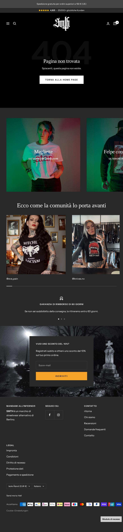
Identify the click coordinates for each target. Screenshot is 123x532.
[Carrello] (115, 23)
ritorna (88, 411)
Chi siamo (89, 417)
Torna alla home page (61, 79)
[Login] (108, 23)
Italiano (37, 486)
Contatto (89, 435)
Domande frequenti (95, 429)
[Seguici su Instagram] (58, 414)
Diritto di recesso (15, 462)
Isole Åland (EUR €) (17, 486)
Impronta (11, 450)
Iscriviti (61, 376)
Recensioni (90, 423)
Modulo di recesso (111, 519)
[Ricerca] (14, 23)
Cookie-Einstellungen (17, 510)
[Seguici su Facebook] (49, 414)
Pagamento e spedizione (19, 474)
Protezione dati (14, 468)
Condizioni (12, 456)
